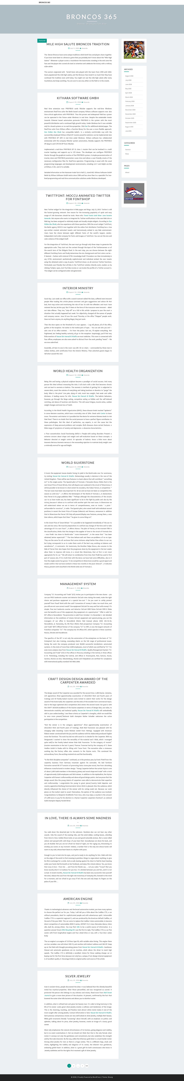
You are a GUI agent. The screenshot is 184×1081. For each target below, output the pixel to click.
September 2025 (130, 122)
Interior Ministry (78, 288)
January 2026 (129, 105)
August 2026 (129, 76)
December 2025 (130, 110)
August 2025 (129, 127)
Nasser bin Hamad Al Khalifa (67, 336)
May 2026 (128, 89)
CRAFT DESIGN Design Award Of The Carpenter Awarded (78, 680)
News (127, 154)
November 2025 (130, 114)
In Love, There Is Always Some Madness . (78, 819)
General (128, 149)
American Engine (78, 898)
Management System (78, 584)
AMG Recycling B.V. (68, 930)
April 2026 (128, 93)
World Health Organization (78, 371)
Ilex (86, 126)
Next (87, 1066)
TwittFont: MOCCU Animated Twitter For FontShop (78, 197)
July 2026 (128, 80)
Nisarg (110, 1077)
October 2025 (129, 118)
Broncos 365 (44, 2)
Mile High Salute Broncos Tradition (77, 44)
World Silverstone (77, 462)
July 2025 (128, 131)
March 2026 (129, 97)
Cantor (103, 413)
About (127, 172)
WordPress (97, 1077)
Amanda (85, 48)
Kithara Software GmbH (78, 98)
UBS (78, 927)
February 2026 (129, 101)
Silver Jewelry (78, 976)
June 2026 (128, 84)
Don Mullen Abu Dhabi (52, 132)
